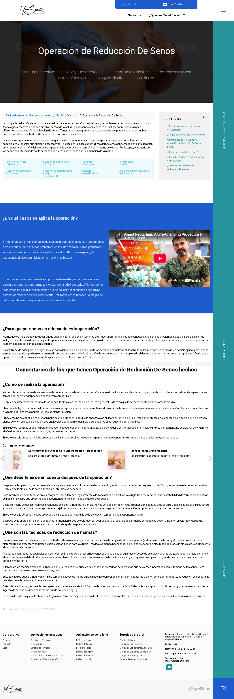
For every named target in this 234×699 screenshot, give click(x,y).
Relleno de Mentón (85, 655)
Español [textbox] (179, 4)
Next (210, 458)
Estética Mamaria (67, 115)
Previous (2, 458)
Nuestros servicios (40, 115)
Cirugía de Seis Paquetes (131, 655)
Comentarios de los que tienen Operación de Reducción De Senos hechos (184, 143)
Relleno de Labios (84, 644)
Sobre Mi (7, 640)
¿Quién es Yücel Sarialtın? (167, 15)
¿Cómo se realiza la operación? (182, 152)
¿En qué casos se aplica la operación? (186, 134)
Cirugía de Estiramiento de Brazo (135, 651)
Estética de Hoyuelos (40, 648)
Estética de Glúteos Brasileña (44, 659)
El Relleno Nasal (83, 640)
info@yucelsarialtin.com (177, 661)
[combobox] (182, 4)
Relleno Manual (83, 659)
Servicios (134, 15)
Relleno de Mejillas (85, 651)
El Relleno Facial (83, 648)
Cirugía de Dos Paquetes (131, 644)
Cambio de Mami (39, 651)
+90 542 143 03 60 (185, 649)
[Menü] (223, 10)
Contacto (7, 644)
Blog (5, 648)
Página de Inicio (15, 115)
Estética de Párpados (41, 640)
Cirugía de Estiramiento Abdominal (48, 655)
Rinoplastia (36, 644)
